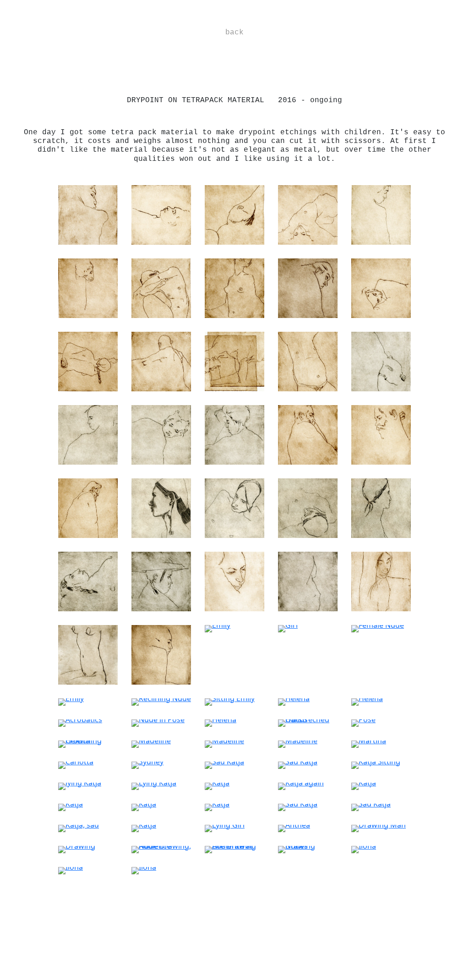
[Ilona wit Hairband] (234, 581)
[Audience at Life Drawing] (234, 849)
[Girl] (288, 628)
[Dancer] (308, 581)
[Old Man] (161, 361)
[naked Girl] (234, 507)
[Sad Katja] (224, 764)
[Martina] (368, 743)
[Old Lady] (308, 287)
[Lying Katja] (153, 785)
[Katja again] (301, 785)
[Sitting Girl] (234, 434)
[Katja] (217, 785)
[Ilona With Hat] (161, 581)
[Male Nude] (234, 361)
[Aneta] (381, 507)
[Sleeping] (88, 287)
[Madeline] (151, 743)
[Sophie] (381, 214)
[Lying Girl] (225, 828)
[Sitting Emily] (230, 701)
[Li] (161, 507)
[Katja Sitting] (375, 764)
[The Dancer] (88, 434)
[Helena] (294, 701)
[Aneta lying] (308, 507)
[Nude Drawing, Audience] (161, 849)
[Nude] (88, 361)
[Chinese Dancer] (234, 214)
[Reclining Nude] (161, 701)
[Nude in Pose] (158, 722)
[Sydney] (147, 764)
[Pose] (363, 722)
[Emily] (161, 654)
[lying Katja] (79, 785)
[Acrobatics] (381, 361)
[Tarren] (88, 214)
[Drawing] (76, 849)
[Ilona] (88, 581)
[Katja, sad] (78, 828)
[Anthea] (294, 828)
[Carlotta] (75, 764)
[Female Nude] (377, 628)
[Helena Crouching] (88, 743)
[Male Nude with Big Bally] (308, 361)
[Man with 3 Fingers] (381, 434)
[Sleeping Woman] (381, 287)
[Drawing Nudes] (308, 849)
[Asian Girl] (381, 581)
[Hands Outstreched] (308, 722)
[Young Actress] (161, 434)
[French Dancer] (308, 214)
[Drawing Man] (378, 828)
